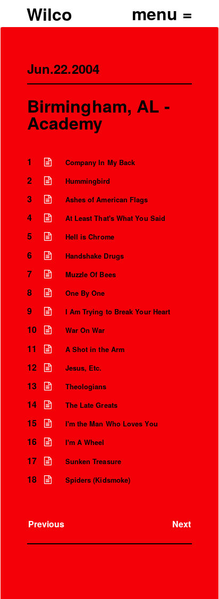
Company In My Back (100, 162)
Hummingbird (88, 181)
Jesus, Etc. (83, 368)
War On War (85, 330)
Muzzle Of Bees (90, 274)
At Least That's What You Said (115, 218)
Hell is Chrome (89, 237)
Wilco (49, 13)
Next (181, 524)
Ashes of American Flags (106, 199)
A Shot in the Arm (94, 349)
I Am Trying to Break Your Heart (117, 311)
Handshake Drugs (94, 256)
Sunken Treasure (93, 461)
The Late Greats (91, 405)
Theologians (86, 386)
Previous (46, 524)
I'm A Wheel (85, 442)
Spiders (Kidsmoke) (97, 480)
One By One (85, 293)
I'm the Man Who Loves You (111, 424)
